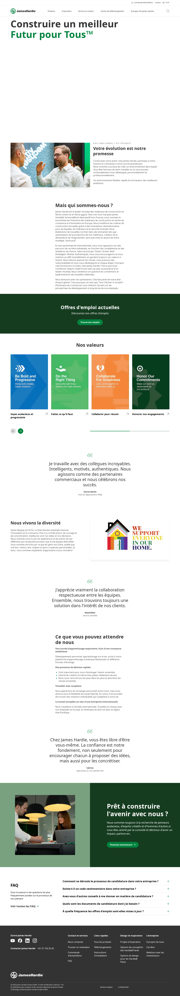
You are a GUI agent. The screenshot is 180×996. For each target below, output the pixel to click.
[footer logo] (90, 975)
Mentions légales (106, 987)
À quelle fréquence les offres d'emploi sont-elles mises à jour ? (103, 911)
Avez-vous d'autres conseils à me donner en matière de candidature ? (108, 896)
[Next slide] (20, 431)
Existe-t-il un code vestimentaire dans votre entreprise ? (99, 889)
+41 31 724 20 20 (45, 948)
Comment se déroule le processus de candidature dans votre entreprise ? (111, 881)
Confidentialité (123, 987)
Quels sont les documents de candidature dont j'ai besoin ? (101, 904)
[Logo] (23, 11)
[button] (51, 11)
